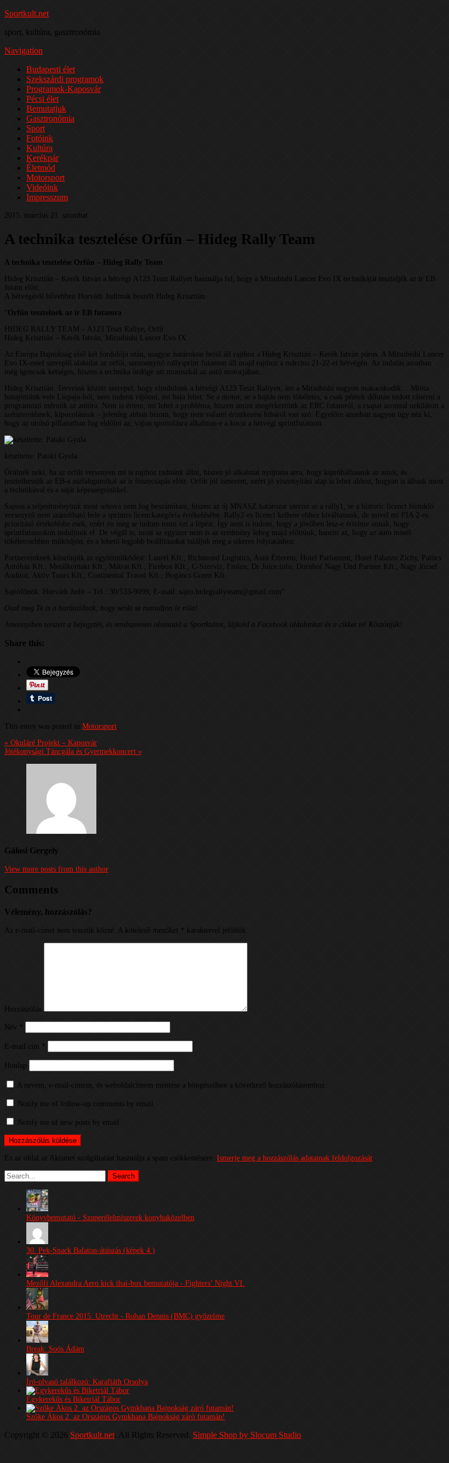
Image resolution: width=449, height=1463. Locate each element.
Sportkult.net (26, 13)
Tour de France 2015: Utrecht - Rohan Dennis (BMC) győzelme (125, 1316)
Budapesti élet (50, 69)
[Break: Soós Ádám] (37, 1340)
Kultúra (39, 148)
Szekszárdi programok (64, 79)
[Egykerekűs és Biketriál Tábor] (77, 1390)
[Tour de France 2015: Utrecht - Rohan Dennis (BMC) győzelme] (37, 1307)
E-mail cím (24, 1046)
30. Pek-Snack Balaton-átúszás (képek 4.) (90, 1250)
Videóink (42, 187)
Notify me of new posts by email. (70, 1122)
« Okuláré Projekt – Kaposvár (50, 743)
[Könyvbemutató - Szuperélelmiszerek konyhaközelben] (37, 1209)
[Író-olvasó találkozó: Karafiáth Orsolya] (37, 1373)
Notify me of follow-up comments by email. (87, 1104)
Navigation (23, 50)
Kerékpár (42, 157)
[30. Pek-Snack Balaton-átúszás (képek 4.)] (37, 1242)
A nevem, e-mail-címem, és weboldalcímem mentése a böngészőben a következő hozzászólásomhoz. (172, 1085)
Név (13, 1027)
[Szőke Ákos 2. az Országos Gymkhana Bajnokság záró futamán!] (130, 1408)
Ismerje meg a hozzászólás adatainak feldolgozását (294, 1158)
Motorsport (45, 177)
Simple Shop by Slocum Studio (247, 1434)
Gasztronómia (50, 118)
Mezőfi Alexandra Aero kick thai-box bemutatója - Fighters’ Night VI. (135, 1283)
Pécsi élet (42, 98)
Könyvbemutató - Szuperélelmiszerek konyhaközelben (110, 1218)
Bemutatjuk (46, 108)
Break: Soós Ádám (55, 1349)
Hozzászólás (23, 1009)
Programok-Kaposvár (63, 89)
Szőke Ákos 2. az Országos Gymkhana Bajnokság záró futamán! (125, 1417)
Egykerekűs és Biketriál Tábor (73, 1399)
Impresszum (47, 197)
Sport (35, 128)
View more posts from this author (56, 869)
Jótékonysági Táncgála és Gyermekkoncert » (73, 751)
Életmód (40, 167)
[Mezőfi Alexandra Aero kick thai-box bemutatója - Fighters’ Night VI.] (37, 1274)
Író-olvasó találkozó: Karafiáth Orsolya (87, 1382)
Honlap (15, 1065)
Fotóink (39, 138)
